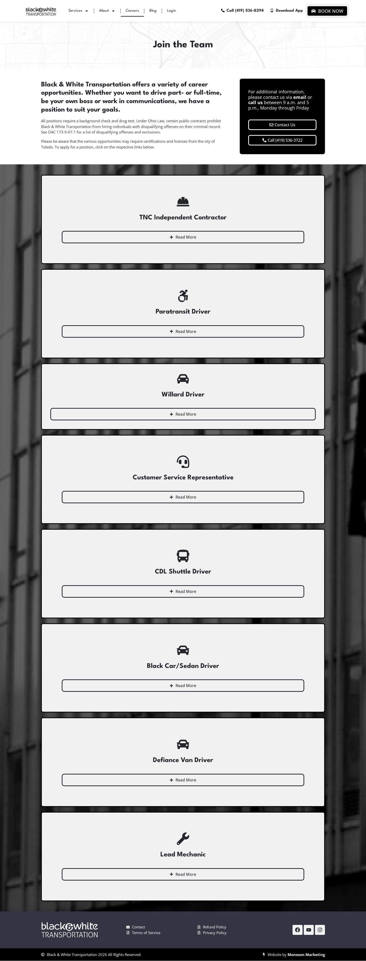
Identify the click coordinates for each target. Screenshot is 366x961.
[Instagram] (320, 930)
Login (171, 11)
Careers (132, 11)
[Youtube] (309, 930)
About (104, 11)
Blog (153, 11)
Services (75, 11)
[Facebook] (298, 930)
